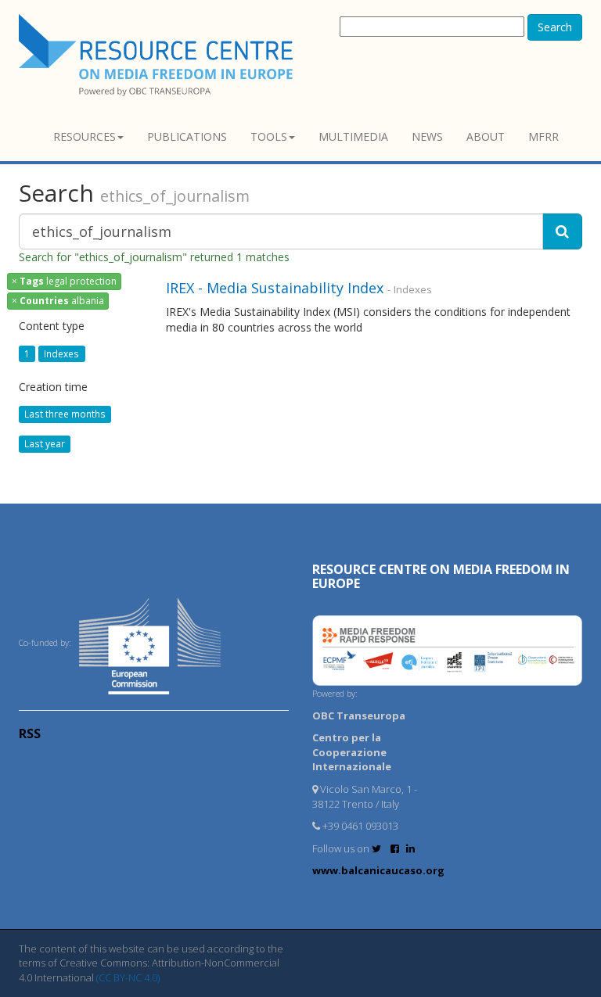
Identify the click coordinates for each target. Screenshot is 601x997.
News (427, 136)
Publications (187, 136)
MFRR (543, 136)
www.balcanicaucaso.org (378, 870)
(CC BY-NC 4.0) (128, 977)
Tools (268, 136)
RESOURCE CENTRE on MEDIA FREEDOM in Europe (441, 576)
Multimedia (353, 136)
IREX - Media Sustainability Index (274, 287)
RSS (30, 733)
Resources (84, 136)
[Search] (562, 231)
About (485, 136)
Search (555, 27)
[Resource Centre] (158, 55)
